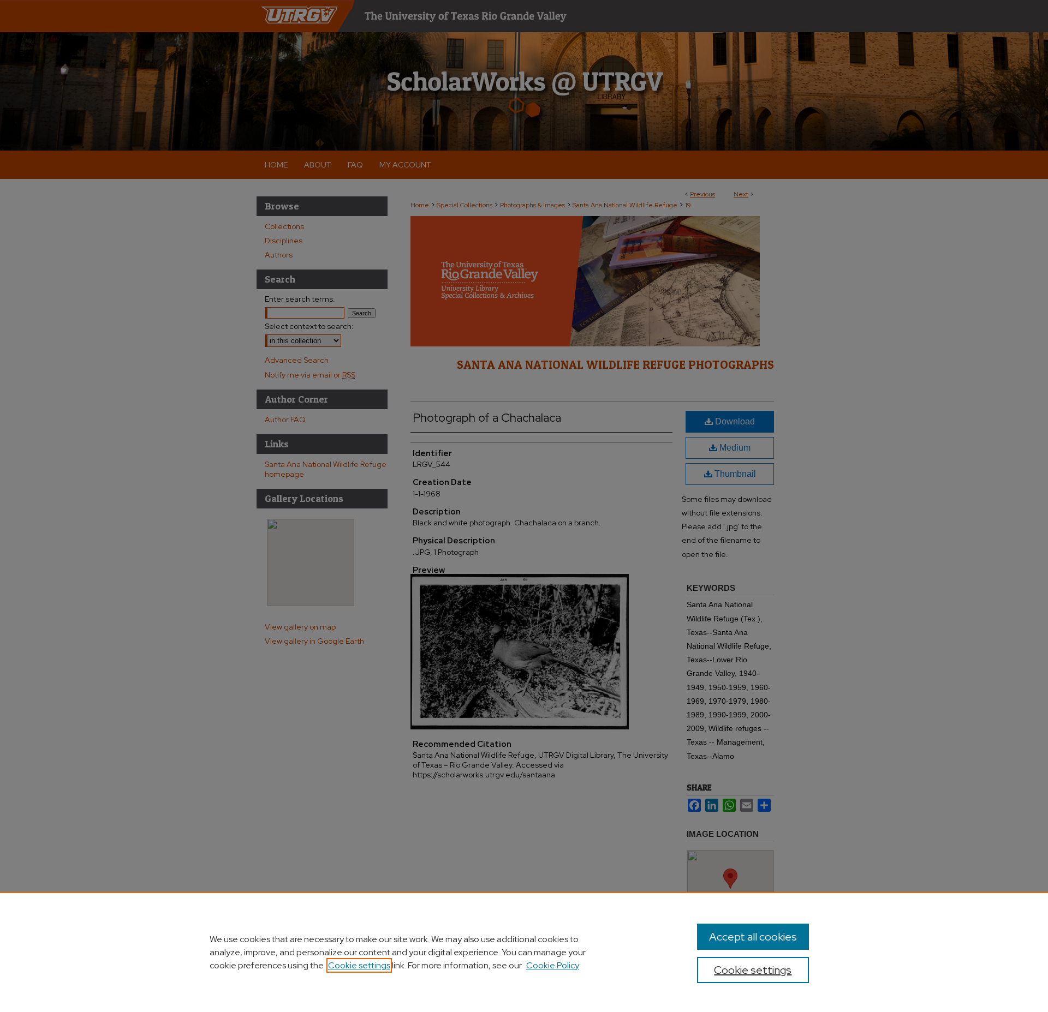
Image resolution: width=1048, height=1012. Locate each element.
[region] (524, 952)
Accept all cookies (753, 937)
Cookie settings (359, 965)
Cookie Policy (552, 965)
